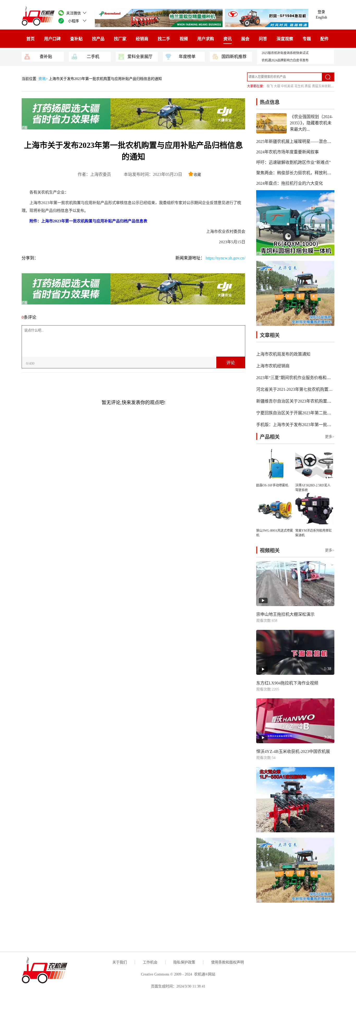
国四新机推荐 (234, 56)
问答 (263, 39)
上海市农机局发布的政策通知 (283, 354)
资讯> (43, 79)
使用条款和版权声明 (227, 962)
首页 (30, 39)
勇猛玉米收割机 (323, 86)
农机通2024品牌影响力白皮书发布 (285, 60)
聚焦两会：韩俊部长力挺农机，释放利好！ (295, 173)
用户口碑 (52, 39)
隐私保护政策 (184, 962)
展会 (245, 39)
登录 (321, 12)
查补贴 (76, 39)
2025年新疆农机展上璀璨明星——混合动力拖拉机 (302, 141)
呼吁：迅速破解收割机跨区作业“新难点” (293, 162)
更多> (329, 437)
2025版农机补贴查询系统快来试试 (285, 53)
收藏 (197, 175)
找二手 (164, 39)
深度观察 (285, 39)
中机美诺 (287, 86)
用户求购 (205, 39)
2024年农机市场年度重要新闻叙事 (287, 152)
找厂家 (120, 39)
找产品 (98, 39)
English (321, 17)
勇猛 (308, 86)
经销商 (142, 39)
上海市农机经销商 (273, 366)
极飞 (270, 86)
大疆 (277, 86)
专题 (307, 39)
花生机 (299, 86)
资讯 (227, 39)
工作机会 (150, 962)
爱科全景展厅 (139, 56)
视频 (184, 39)
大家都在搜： (256, 86)
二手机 (93, 56)
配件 (324, 39)
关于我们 (119, 962)
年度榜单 (187, 56)
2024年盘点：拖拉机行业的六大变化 (289, 183)
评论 (230, 363)
